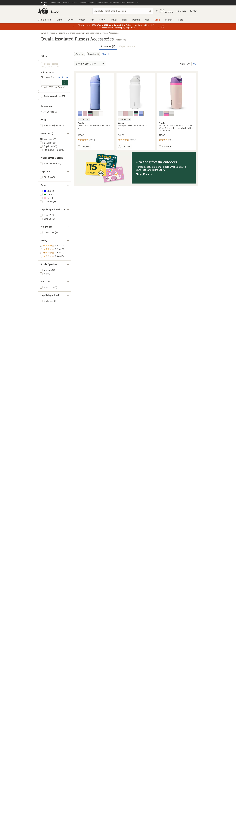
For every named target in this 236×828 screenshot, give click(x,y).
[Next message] (158, 26)
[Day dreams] (161, 113)
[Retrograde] (90, 113)
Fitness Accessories (110, 33)
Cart (195, 11)
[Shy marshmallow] (100, 113)
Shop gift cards (144, 174)
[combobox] (122, 11)
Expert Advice (127, 46)
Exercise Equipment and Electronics (83, 33)
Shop (54, 11)
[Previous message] (73, 26)
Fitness (52, 33)
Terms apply (158, 169)
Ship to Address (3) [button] (54, 96)
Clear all (105, 54)
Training (61, 33)
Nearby (64, 77)
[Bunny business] (166, 113)
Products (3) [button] (108, 46)
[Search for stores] (65, 82)
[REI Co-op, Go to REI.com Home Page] (43, 11)
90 (194, 63)
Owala (43, 33)
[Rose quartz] (85, 113)
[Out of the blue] (80, 113)
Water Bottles (47, 111)
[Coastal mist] (95, 113)
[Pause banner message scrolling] (162, 26)
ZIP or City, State (48, 77)
